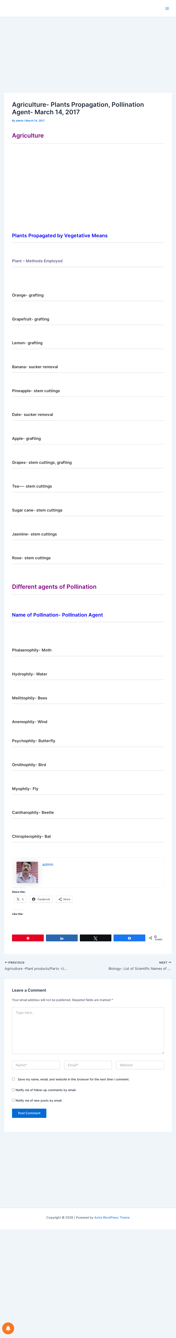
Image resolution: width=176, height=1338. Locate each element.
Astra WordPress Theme (112, 1217)
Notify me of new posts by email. (39, 1100)
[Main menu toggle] (167, 8)
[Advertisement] (88, 61)
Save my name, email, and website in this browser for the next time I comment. (73, 1079)
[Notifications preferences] (8, 1328)
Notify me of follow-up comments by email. (46, 1090)
